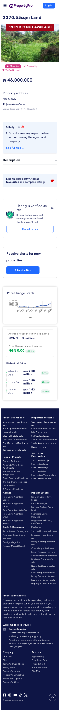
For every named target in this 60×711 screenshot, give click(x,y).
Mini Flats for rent (39, 432)
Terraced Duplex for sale (14, 450)
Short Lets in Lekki (39, 472)
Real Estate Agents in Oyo (15, 510)
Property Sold (38, 664)
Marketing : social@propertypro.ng (25, 637)
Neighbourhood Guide (14, 535)
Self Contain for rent (40, 436)
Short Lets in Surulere (41, 479)
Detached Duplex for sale (15, 440)
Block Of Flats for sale (13, 436)
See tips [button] (13, 148)
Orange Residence (12, 461)
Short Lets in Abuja (40, 461)
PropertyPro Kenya (11, 671)
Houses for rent (38, 447)
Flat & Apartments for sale (15, 429)
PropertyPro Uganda (12, 679)
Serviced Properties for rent (44, 532)
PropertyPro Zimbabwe (13, 675)
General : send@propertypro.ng (24, 633)
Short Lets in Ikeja (39, 464)
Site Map (36, 671)
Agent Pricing (38, 657)
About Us (7, 657)
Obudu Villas (9, 486)
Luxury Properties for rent (43, 552)
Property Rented (40, 668)
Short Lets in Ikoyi (39, 468)
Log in (48, 5)
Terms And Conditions (13, 664)
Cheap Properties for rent (43, 548)
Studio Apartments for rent (43, 443)
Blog (5, 660)
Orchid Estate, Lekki (40, 504)
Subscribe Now (22, 270)
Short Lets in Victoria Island (43, 475)
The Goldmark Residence (15, 482)
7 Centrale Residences (13, 489)
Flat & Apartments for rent (43, 429)
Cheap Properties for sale (43, 573)
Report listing (30, 229)
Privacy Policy (9, 668)
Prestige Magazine (11, 542)
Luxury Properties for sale (43, 576)
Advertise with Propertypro (15, 532)
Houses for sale (10, 432)
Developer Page (40, 660)
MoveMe (7, 539)
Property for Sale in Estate (43, 580)
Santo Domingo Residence (15, 478)
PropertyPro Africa (11, 682)
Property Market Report (14, 546)
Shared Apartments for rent (44, 440)
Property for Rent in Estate (43, 584)
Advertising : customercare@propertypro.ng (29, 640)
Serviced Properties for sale (44, 556)
